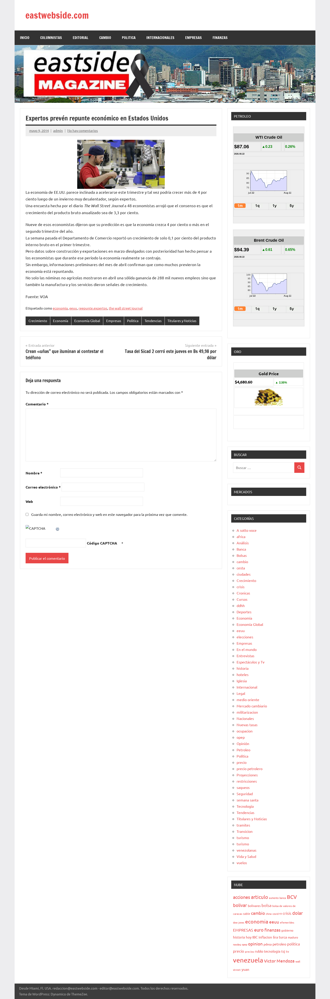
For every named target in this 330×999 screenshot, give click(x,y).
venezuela (248, 960)
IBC (255, 937)
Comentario (37, 404)
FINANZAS (220, 37)
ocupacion (245, 731)
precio (241, 762)
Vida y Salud (246, 856)
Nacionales (245, 718)
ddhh (241, 605)
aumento (274, 898)
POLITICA (129, 37)
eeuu (73, 308)
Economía (60, 321)
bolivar (240, 905)
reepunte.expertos (93, 308)
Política (133, 321)
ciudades (244, 574)
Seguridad (245, 793)
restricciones (247, 781)
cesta (241, 568)
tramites (243, 825)
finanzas (272, 929)
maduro (293, 937)
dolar (297, 913)
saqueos (243, 787)
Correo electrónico (43, 487)
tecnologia (272, 951)
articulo (259, 897)
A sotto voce (247, 530)
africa (241, 536)
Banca (241, 549)
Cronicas (243, 593)
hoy (248, 937)
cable (246, 913)
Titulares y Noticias (181, 321)
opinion (255, 943)
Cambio (105, 37)
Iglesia (242, 680)
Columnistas (51, 37)
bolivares (254, 906)
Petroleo (243, 749)
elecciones (245, 637)
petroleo (279, 944)
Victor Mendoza (279, 960)
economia (60, 308)
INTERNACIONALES (160, 37)
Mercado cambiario (252, 706)
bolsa (266, 905)
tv (287, 951)
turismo (243, 837)
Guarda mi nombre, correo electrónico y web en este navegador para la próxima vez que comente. (109, 514)
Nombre (34, 473)
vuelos (242, 862)
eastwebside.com (57, 15)
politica (293, 943)
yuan (245, 969)
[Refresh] (57, 528)
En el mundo (247, 649)
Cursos (242, 599)
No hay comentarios (82, 130)
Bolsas (242, 555)
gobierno (287, 930)
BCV (292, 897)
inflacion (265, 937)
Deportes (244, 611)
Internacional (247, 687)
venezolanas (246, 850)
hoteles (243, 674)
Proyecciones (247, 775)
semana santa (247, 800)
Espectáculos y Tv (250, 662)
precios (249, 951)
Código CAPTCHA (102, 543)
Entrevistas (245, 655)
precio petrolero (249, 768)
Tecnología (245, 806)
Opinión (243, 743)
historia (243, 668)
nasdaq (237, 944)
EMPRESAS (193, 37)
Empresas (113, 321)
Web (29, 501)
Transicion (245, 831)
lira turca (280, 937)
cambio (242, 561)
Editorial (80, 37)
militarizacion (247, 712)
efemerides (287, 922)
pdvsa (268, 944)
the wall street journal (126, 308)
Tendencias (153, 321)
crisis (240, 586)
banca (282, 898)
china (269, 913)
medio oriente (248, 699)
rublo (259, 951)
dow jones (238, 922)
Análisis (243, 542)
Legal (241, 693)
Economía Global (87, 321)
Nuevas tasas (247, 724)
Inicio (24, 37)
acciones (241, 897)
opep (241, 737)
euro (259, 929)
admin (58, 130)
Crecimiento (38, 321)
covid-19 (277, 913)
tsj (283, 951)
